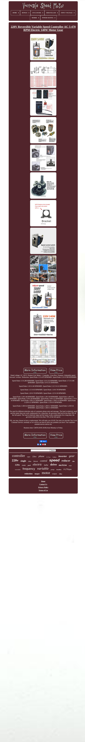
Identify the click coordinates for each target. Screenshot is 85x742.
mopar (37, 474)
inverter (62, 456)
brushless (58, 469)
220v (15, 460)
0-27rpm (48, 457)
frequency (29, 468)
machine (63, 465)
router (24, 465)
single (23, 461)
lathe (46, 465)
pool (29, 465)
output (54, 474)
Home (43, 481)
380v (73, 461)
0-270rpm (68, 469)
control (43, 460)
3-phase (54, 457)
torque (70, 465)
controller (18, 456)
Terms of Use (43, 490)
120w (17, 465)
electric (37, 464)
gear (72, 456)
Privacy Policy (43, 487)
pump (52, 469)
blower (35, 461)
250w (29, 461)
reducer (66, 460)
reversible (18, 469)
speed (54, 460)
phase (41, 456)
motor (46, 473)
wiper (28, 457)
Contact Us (43, 484)
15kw (60, 474)
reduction (28, 474)
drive (53, 464)
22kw (34, 456)
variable (43, 468)
